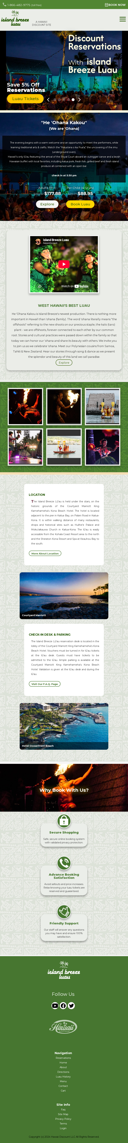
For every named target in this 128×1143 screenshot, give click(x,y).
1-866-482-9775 (22, 4)
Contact (63, 1086)
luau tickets (25, 98)
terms (63, 1123)
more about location (45, 553)
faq (63, 1109)
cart (63, 1090)
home (63, 1062)
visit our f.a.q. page (45, 684)
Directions (63, 1071)
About (63, 1067)
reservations (63, 1057)
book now (115, 5)
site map (63, 1114)
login (63, 1128)
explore (47, 204)
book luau (80, 204)
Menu (63, 1081)
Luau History (63, 1076)
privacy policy (63, 1118)
